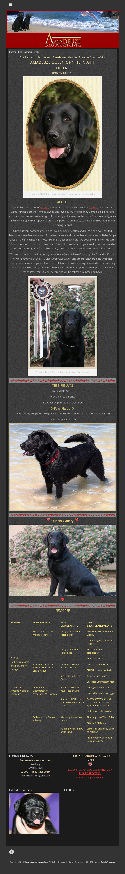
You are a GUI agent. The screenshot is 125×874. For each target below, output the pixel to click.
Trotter (93, 207)
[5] (69, 639)
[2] (59, 639)
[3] (62, 639)
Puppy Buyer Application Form (90, 822)
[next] (111, 583)
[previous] (13, 583)
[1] (56, 639)
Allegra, (44, 207)
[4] (66, 639)
